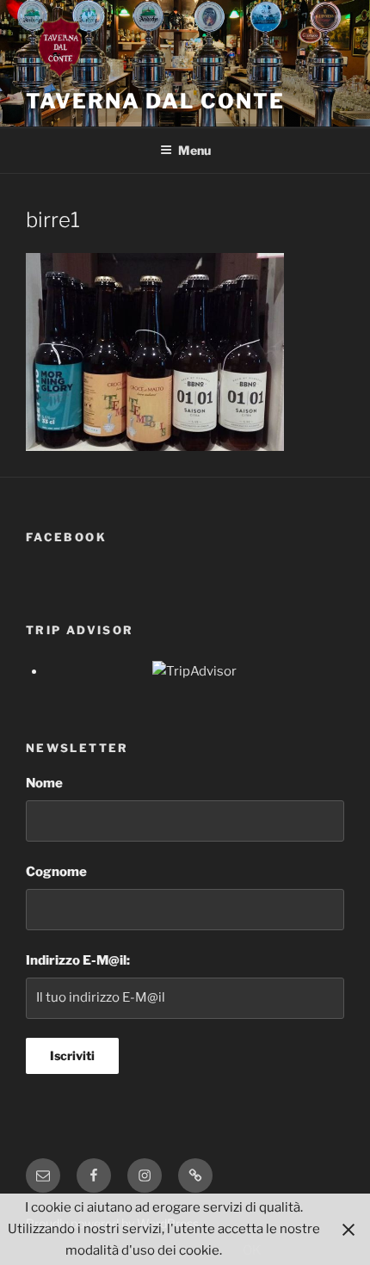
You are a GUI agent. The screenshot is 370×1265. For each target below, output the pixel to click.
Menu (194, 150)
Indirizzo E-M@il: (78, 960)
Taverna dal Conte (155, 101)
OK (252, 1250)
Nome (44, 783)
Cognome (56, 871)
